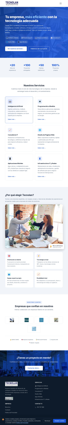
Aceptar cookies (59, 420)
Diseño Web (38, 394)
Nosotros (7, 407)
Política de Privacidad (11, 412)
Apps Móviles (39, 396)
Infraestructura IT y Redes (42, 399)
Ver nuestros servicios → (16, 49)
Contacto (7, 410)
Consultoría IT (39, 391)
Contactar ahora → (34, 368)
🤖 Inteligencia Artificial (41, 386)
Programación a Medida (41, 388)
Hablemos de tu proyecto (39, 49)
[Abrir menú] (60, 3)
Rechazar (47, 420)
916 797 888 (40, 407)
